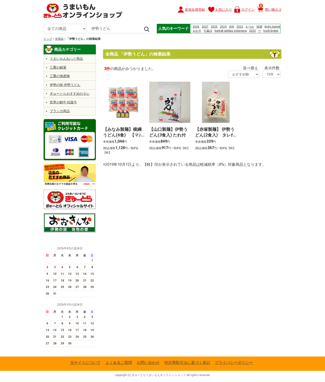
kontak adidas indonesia (231, 30)
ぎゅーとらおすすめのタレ (70, 94)
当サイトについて (85, 362)
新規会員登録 (195, 9)
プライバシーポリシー (234, 362)
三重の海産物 (60, 76)
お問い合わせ (148, 362)
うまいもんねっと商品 (66, 58)
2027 (205, 26)
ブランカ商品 (60, 111)
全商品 (59, 38)
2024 (223, 26)
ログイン (248, 9)
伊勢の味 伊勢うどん (65, 85)
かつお (250, 26)
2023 (252, 30)
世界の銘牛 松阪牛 (63, 102)
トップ (48, 38)
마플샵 (208, 30)
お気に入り (223, 9)
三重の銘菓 (58, 67)
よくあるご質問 (118, 362)
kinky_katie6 (272, 26)
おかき (197, 30)
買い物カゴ (270, 7)
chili (231, 26)
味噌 (259, 26)
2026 (196, 26)
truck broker (270, 30)
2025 (214, 26)
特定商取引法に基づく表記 (187, 362)
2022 (239, 26)
